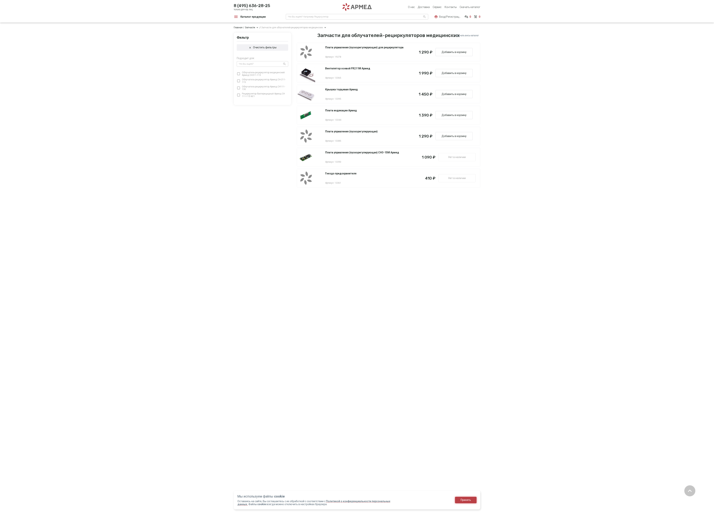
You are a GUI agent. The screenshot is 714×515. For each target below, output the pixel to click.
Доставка (424, 7)
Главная (238, 27)
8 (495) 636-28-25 (252, 5)
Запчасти (250, 27)
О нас (411, 7)
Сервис (437, 7)
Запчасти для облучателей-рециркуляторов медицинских (292, 27)
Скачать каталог (470, 7)
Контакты (451, 7)
